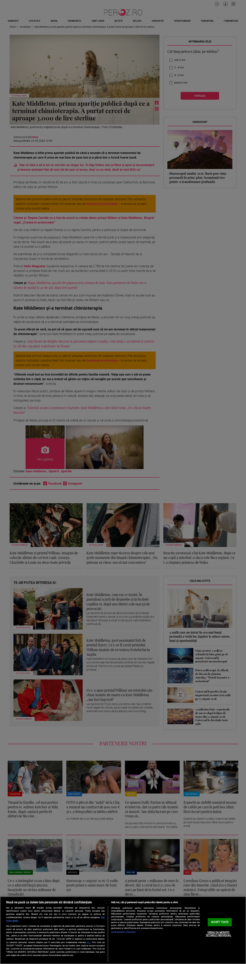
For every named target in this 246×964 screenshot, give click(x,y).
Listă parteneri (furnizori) (123, 931)
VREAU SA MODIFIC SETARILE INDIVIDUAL (218, 934)
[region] (123, 930)
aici (89, 942)
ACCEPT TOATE (220, 922)
